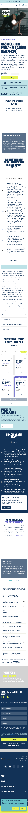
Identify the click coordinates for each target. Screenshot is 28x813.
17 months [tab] (23, 351)
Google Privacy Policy (18, 811)
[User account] (20, 5)
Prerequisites (5, 314)
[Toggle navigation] (26, 5)
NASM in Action (19, 535)
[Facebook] (22, 766)
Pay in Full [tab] (4, 351)
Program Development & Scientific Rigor (12, 324)
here (7, 310)
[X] (14, 766)
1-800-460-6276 (15, 662)
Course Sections (6, 319)
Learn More (7, 507)
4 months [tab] (11, 351)
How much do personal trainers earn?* (11, 636)
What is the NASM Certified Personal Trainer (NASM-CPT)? (11, 596)
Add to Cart (7, 372)
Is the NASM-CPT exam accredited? (12, 622)
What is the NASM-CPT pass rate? (12, 626)
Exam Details (5, 329)
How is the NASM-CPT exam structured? (10, 617)
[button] (9, 77)
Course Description (7, 267)
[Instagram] (5, 766)
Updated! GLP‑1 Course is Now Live (13, 1)
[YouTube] (10, 766)
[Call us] (16, 5)
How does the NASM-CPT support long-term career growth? (12, 653)
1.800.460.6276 (24, 756)
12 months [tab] (17, 351)
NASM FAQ (16, 661)
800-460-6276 (14, 745)
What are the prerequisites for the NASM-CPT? (12, 611)
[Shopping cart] (23, 5)
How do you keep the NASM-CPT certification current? (11, 631)
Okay (22, 808)
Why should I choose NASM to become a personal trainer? (11, 601)
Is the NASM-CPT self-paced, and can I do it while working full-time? (12, 642)
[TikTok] (18, 766)
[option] (7, 364)
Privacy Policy (13, 734)
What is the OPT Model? (9, 606)
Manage (15, 808)
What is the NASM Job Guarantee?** (12, 648)
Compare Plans (14, 399)
